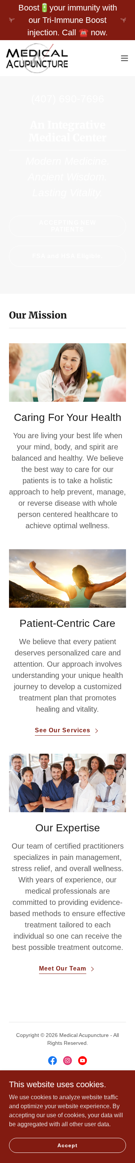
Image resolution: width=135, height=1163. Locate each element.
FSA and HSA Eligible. (67, 256)
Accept (67, 1145)
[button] (124, 58)
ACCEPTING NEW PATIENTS (67, 226)
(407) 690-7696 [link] (67, 99)
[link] (37, 58)
